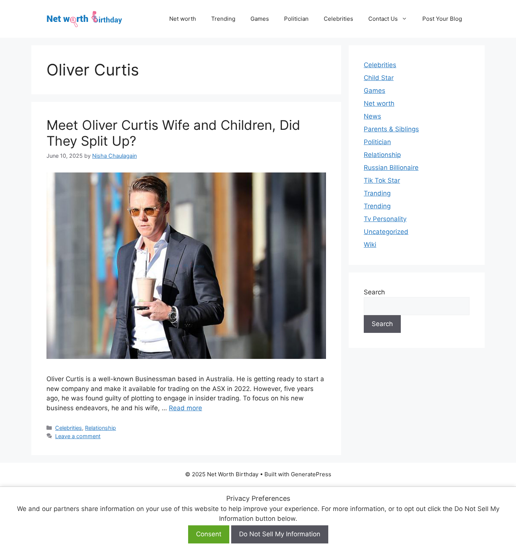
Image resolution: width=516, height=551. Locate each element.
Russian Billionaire (391, 167)
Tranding (377, 193)
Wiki (370, 244)
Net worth (182, 18)
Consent (208, 534)
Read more (185, 408)
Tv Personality (385, 219)
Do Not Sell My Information (279, 534)
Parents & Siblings (391, 129)
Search (374, 292)
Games (259, 18)
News (372, 116)
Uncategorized (386, 231)
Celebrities (338, 18)
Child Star (379, 78)
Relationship (100, 428)
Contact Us (383, 18)
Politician (296, 18)
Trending (223, 18)
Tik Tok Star (382, 180)
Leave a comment (77, 436)
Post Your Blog (442, 18)
